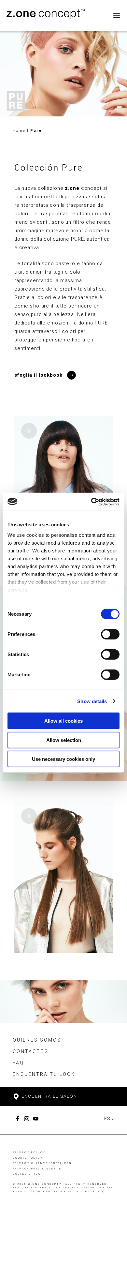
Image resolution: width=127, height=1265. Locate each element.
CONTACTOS (31, 1051)
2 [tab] (52, 773)
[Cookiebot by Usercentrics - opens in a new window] (91, 501)
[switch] (110, 634)
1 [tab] (30, 773)
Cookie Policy (28, 1157)
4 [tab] (97, 773)
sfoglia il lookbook (38, 375)
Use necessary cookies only (63, 759)
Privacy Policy (29, 1152)
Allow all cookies (63, 721)
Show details (92, 701)
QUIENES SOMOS (37, 1040)
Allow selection (63, 740)
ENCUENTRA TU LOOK (44, 1074)
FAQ (18, 1062)
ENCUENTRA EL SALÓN (48, 1096)
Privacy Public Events (37, 1168)
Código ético (27, 1173)
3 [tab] (74, 773)
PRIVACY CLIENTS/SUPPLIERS (42, 1163)
